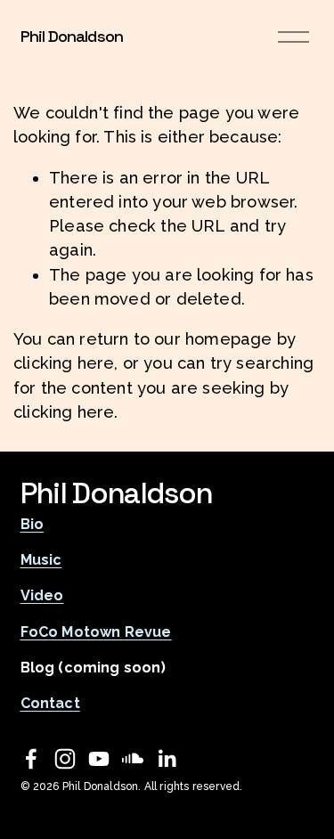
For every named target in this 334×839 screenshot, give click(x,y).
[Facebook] (31, 759)
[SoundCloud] (132, 759)
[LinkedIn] (166, 759)
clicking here (63, 363)
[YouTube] (99, 759)
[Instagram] (65, 759)
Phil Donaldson (71, 36)
